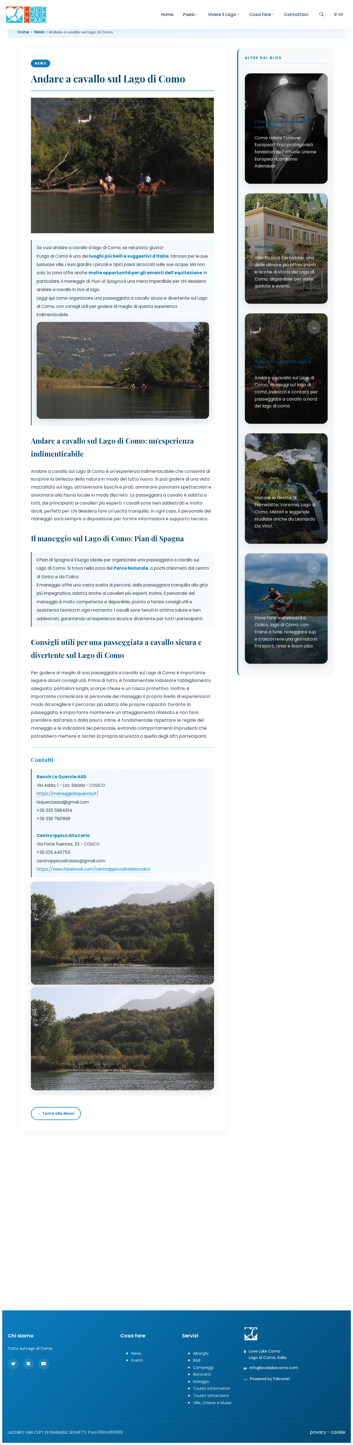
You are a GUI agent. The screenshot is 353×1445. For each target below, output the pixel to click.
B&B (196, 1360)
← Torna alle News (56, 1113)
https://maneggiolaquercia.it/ (67, 793)
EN (340, 14)
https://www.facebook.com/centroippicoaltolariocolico (94, 869)
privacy (318, 1432)
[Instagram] (28, 1363)
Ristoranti (202, 1374)
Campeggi (203, 1367)
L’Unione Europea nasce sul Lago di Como (282, 124)
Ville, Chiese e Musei (212, 1403)
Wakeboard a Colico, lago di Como (283, 604)
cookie (338, 1432)
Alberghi (200, 1353)
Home (167, 14)
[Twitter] (13, 1363)
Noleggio (201, 1381)
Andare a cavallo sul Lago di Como (283, 364)
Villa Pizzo (265, 247)
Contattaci (296, 14)
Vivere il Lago (222, 14)
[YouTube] (43, 1363)
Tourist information (211, 1388)
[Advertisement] (176, 1180)
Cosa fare (260, 14)
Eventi (137, 1360)
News (39, 32)
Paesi (189, 14)
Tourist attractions (211, 1395)
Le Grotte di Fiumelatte (278, 487)
